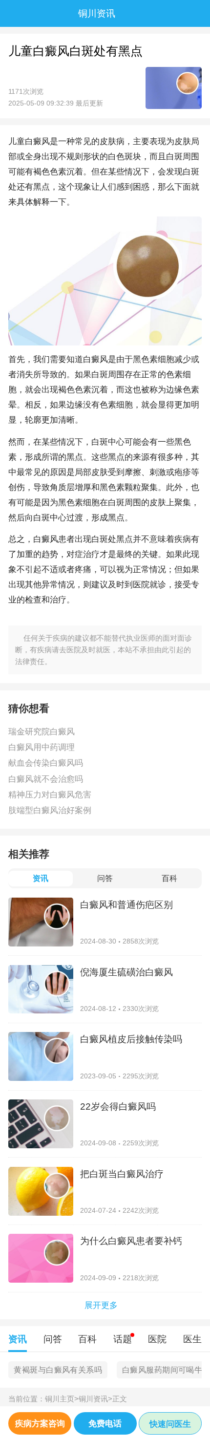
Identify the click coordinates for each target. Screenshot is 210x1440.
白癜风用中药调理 (41, 747)
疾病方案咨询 (40, 1423)
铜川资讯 (95, 1399)
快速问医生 (170, 1424)
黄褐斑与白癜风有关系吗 (58, 1370)
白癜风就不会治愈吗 (45, 779)
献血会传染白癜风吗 (45, 763)
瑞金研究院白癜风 (41, 731)
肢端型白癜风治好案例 (49, 810)
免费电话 (105, 1423)
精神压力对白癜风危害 (49, 794)
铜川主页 (62, 1399)
